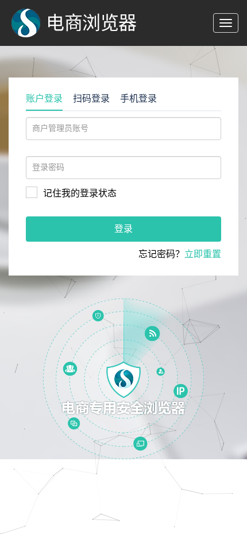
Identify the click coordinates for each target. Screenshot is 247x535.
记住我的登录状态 (80, 193)
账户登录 (44, 98)
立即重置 (202, 254)
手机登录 (138, 98)
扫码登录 (91, 98)
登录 (123, 229)
